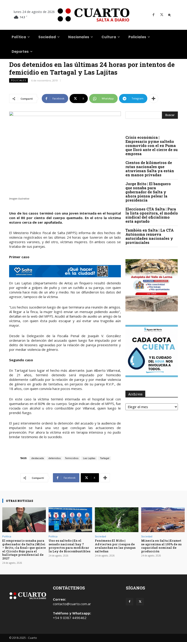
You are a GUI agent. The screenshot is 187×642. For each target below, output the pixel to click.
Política (6, 536)
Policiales (18, 80)
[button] (169, 15)
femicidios (71, 458)
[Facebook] (153, 15)
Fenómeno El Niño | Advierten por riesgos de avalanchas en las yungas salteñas (115, 545)
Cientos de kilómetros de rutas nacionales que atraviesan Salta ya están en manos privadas (149, 168)
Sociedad (100, 536)
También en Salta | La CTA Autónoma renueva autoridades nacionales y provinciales (149, 236)
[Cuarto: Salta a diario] (93, 15)
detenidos (54, 458)
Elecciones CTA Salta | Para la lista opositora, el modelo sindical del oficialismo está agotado (151, 215)
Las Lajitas (89, 458)
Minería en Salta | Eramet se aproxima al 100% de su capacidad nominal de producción (161, 545)
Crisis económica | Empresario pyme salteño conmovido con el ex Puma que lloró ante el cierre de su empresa (151, 145)
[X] (162, 15)
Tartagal (104, 458)
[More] (153, 98)
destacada (37, 458)
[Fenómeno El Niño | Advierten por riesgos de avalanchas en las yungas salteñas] (116, 519)
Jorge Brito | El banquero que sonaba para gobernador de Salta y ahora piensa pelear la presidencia (148, 191)
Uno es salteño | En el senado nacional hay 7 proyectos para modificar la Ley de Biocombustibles (69, 545)
